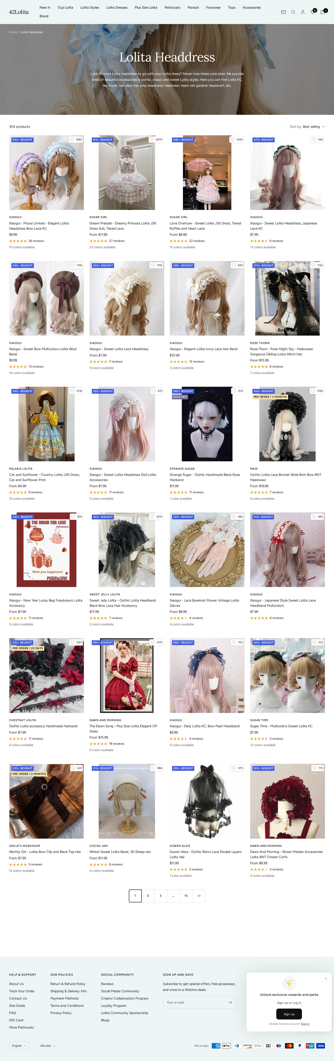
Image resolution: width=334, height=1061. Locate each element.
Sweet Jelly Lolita (105, 594)
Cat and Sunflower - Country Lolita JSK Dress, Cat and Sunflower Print (44, 477)
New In (45, 7)
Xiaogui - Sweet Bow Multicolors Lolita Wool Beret (43, 351)
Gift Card (16, 1020)
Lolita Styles (89, 7)
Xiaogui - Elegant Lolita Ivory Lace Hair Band (203, 349)
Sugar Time (259, 720)
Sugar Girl (98, 217)
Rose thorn (260, 343)
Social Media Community (120, 991)
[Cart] (322, 12)
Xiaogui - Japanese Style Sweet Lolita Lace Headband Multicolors (283, 603)
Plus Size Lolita (146, 7)
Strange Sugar (182, 468)
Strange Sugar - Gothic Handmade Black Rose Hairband (205, 477)
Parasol (193, 7)
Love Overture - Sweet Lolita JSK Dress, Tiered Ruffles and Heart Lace (205, 226)
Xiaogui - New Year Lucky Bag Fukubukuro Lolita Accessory (45, 603)
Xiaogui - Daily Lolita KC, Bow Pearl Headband (205, 726)
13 (186, 895)
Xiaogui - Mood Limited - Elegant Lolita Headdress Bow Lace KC (39, 226)
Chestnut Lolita (22, 720)
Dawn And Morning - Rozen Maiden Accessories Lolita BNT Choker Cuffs (286, 854)
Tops (231, 7)
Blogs (105, 1020)
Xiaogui (15, 217)
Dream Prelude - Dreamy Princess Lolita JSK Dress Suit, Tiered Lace (123, 226)
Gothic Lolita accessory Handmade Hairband (43, 726)
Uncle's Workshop (24, 845)
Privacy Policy (61, 1013)
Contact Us (18, 998)
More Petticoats (21, 1027)
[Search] (293, 12)
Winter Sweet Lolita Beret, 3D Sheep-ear (120, 852)
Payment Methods (64, 998)
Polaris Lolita (20, 468)
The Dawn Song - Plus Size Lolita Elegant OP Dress (123, 728)
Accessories (252, 7)
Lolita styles (189, 80)
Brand (44, 16)
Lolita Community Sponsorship (124, 1013)
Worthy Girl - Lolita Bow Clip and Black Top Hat (45, 852)
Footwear (213, 7)
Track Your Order (22, 991)
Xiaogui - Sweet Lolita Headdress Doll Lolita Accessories (123, 477)
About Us (16, 984)
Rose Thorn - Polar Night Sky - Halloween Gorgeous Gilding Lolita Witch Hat (281, 351)
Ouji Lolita (65, 7)
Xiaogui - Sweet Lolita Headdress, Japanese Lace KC (283, 226)
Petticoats (172, 7)
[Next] (198, 895)
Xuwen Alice (180, 845)
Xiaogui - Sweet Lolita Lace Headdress (119, 349)
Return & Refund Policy (67, 984)
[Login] (303, 12)
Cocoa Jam (99, 845)
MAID (254, 468)
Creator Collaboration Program (125, 998)
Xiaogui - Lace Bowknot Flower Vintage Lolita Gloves (204, 603)
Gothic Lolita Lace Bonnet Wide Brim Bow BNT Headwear (285, 477)
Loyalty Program (114, 1006)
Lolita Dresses (116, 7)
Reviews (107, 984)
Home (13, 32)
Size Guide (17, 1006)
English (17, 1045)
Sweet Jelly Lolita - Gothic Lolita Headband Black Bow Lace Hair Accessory (123, 603)
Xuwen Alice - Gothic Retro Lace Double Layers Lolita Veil (206, 854)
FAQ (12, 1013)
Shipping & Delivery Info (68, 991)
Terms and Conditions (67, 1006)
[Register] (230, 1002)
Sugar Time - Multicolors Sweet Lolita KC (281, 726)
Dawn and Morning (105, 720)
